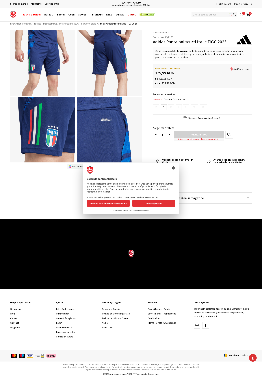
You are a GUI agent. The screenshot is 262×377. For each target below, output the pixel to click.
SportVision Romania (20, 23)
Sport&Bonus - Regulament (162, 313)
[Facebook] (206, 325)
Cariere (13, 318)
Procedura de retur (65, 332)
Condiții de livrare (64, 336)
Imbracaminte (50, 23)
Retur (59, 322)
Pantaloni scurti (88, 23)
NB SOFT (131, 374)
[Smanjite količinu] (155, 134)
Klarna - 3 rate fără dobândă (162, 322)
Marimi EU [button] (158, 99)
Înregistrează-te (243, 3)
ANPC (105, 322)
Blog (12, 313)
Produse (37, 23)
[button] (42, 14)
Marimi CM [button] (179, 99)
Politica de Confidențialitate (116, 313)
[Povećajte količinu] (169, 134)
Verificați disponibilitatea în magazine (178, 198)
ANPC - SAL (108, 327)
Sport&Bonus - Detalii (159, 309)
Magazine (15, 327)
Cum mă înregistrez (66, 318)
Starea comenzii (64, 327)
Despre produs (162, 176)
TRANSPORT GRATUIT (131, 3)
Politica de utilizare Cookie (115, 318)
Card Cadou (154, 318)
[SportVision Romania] (13, 14)
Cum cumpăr (62, 313)
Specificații (160, 187)
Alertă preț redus (241, 69)
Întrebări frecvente (65, 309)
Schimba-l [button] (247, 355)
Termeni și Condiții (111, 309)
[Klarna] (51, 355)
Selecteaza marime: (164, 94)
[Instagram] (197, 325)
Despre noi (15, 309)
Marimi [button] (168, 99)
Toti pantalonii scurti (69, 23)
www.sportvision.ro (117, 374)
